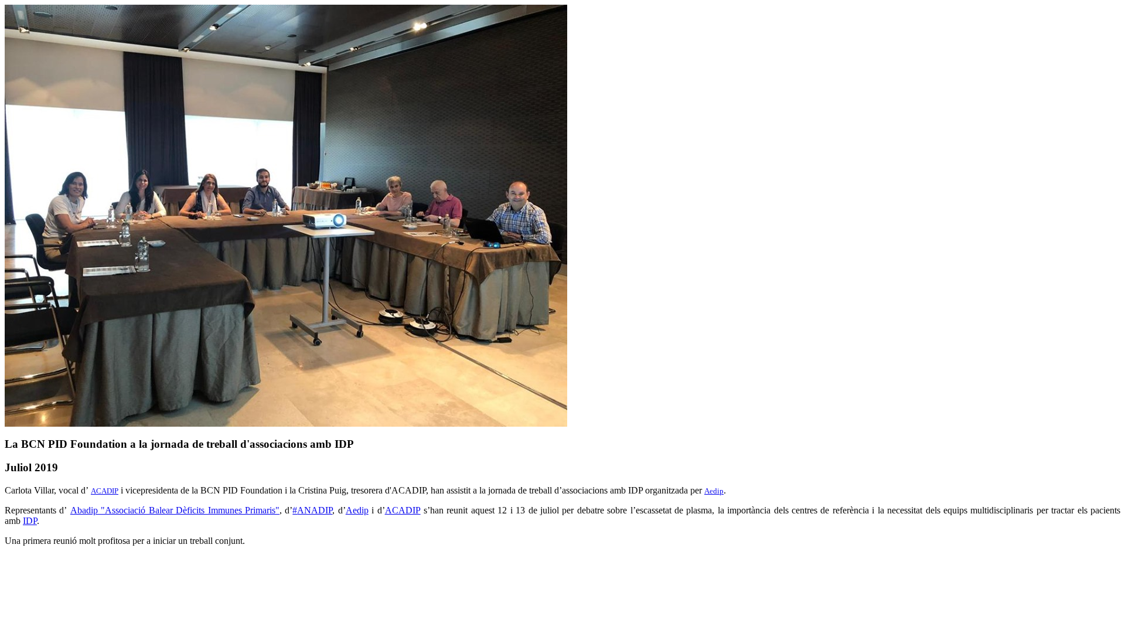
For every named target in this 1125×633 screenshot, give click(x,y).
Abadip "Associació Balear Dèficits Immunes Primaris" (174, 510)
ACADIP (104, 490)
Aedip (714, 490)
